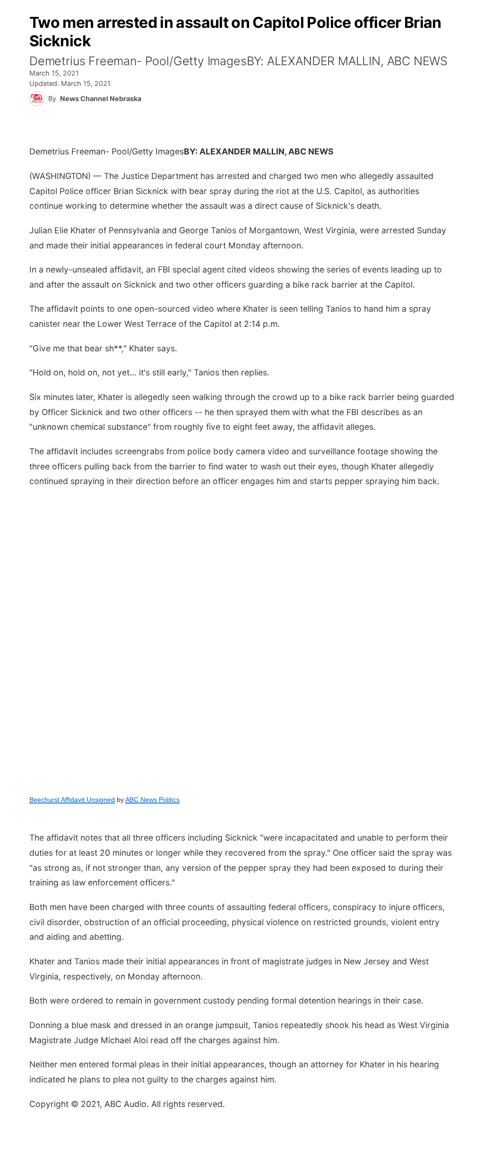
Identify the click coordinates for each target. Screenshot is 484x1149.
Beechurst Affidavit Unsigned (72, 799)
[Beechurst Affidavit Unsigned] (242, 640)
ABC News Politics (152, 799)
